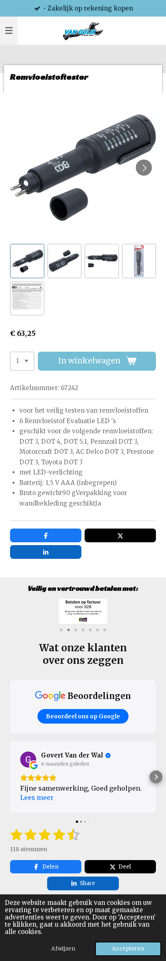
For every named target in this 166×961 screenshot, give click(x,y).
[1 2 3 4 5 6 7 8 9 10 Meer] (22, 361)
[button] (27, 261)
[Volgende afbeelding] (144, 167)
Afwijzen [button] (63, 948)
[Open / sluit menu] (9, 31)
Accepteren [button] (128, 948)
